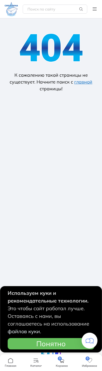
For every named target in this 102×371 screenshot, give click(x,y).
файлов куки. (24, 331)
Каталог (94, 9)
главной (83, 82)
